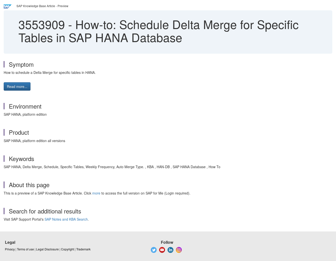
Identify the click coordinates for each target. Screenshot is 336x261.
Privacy (10, 249)
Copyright (67, 249)
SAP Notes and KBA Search (66, 219)
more (96, 193)
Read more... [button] (17, 86)
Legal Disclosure (47, 249)
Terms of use (25, 249)
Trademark (83, 249)
